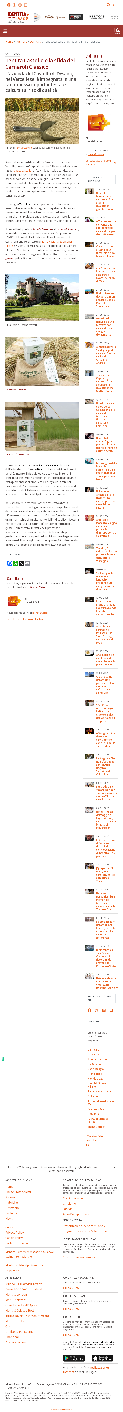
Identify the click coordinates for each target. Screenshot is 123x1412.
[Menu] (5, 31)
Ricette (10, 1197)
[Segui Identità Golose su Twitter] (20, 4)
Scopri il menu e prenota (79, 1257)
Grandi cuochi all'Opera (21, 1305)
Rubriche (21, 41)
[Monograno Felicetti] (96, 17)
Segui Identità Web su (99, 998)
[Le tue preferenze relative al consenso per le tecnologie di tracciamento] (3, 1059)
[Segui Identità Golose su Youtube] (26, 4)
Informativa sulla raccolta (61, 1409)
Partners (11, 1213)
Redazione (12, 1208)
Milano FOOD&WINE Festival (24, 1284)
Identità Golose (40, 612)
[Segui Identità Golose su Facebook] (9, 4)
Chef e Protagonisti (18, 1192)
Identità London (16, 1294)
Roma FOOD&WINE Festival (23, 1289)
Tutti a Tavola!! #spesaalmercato (27, 1316)
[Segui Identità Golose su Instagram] (14, 4)
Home (9, 41)
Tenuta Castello (23, 147)
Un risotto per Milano (19, 1332)
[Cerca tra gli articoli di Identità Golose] (109, 4)
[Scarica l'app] (74, 1358)
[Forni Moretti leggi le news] (54, 17)
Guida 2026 (71, 1288)
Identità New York (17, 1300)
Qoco (8, 1326)
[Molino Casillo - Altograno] (33, 17)
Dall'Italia (35, 41)
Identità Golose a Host (19, 1310)
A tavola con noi (15, 1342)
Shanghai (12, 1337)
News (9, 1218)
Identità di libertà (17, 1321)
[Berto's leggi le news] (75, 17)
